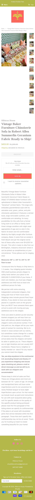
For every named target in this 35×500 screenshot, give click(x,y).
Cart (32, 4)
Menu (6, 4)
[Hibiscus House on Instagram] (21, 444)
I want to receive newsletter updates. (18, 182)
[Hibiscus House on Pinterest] (18, 444)
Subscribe (28, 481)
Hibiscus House (20, 486)
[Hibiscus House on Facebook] (14, 444)
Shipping (4, 148)
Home (2, 28)
